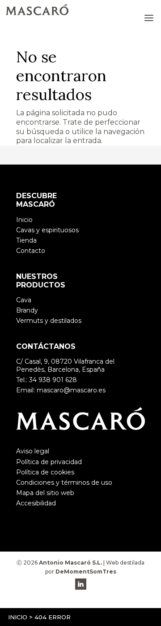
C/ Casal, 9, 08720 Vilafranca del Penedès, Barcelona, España (65, 365)
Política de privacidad (49, 462)
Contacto (30, 251)
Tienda (26, 240)
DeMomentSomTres (85, 571)
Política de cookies (45, 472)
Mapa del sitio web (45, 493)
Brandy (27, 310)
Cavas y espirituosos (47, 230)
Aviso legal (32, 451)
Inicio (17, 617)
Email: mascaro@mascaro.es (61, 390)
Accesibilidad (36, 503)
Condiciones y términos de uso (64, 482)
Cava (23, 300)
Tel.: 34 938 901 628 (46, 380)
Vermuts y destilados (48, 321)
